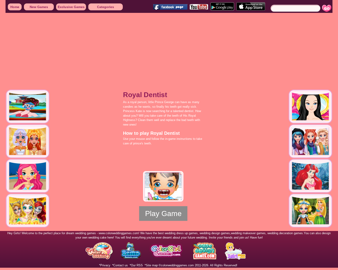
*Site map (151, 265)
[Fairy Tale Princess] (310, 106)
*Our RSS (136, 265)
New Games (39, 7)
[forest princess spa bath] (310, 210)
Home (14, 7)
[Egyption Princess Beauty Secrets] (27, 141)
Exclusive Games (71, 7)
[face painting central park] (27, 210)
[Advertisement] (138, 48)
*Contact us (120, 265)
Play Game (163, 213)
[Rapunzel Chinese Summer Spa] (27, 106)
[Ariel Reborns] (310, 176)
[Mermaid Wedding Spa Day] (27, 176)
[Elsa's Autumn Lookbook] (310, 141)
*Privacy (104, 265)
